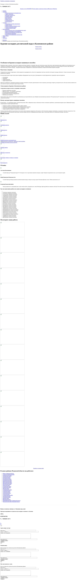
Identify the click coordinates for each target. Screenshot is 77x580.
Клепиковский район (7, 480)
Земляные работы (9, 16)
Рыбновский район (7, 487)
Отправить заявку (4, 540)
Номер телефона (4, 531)
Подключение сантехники (10, 33)
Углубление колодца (9, 20)
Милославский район (7, 482)
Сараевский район (6, 490)
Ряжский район (6, 488)
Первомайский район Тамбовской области (11, 500)
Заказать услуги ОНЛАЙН (25, 8)
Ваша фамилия (3, 539)
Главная (4, 10)
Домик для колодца (9, 14)
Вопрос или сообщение (5, 532)
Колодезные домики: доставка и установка (9, 157)
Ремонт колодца (8, 19)
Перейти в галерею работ (38, 468)
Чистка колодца (8, 21)
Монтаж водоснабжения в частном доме (13, 32)
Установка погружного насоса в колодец (8, 142)
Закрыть (2, 541)
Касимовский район (7, 478)
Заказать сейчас (38, 46)
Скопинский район (7, 493)
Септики (4, 22)
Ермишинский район (7, 475)
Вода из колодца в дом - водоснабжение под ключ (15, 30)
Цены (4, 36)
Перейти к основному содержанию (7, 1)
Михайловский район (7, 483)
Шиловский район (7, 499)
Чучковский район (7, 497)
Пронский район (6, 485)
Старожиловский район (8, 495)
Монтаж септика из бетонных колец (12, 26)
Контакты (5, 37)
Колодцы (5, 11)
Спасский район (6, 494)
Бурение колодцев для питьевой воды (13, 13)
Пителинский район (7, 484)
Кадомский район (6, 477)
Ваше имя (2, 530)
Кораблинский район (7, 481)
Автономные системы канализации (12, 23)
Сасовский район (6, 491)
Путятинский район (7, 486)
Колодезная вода (8, 17)
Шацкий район (6, 498)
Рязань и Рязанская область (8, 473)
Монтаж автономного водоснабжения (13, 31)
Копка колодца (8, 18)
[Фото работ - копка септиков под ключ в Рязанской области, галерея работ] (12, 236)
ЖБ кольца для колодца (10, 15)
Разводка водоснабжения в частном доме (13, 34)
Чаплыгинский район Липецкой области (11, 501)
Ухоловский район (6, 496)
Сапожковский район (7, 489)
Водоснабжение (6, 29)
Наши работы (5, 35)
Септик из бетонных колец (10, 27)
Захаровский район (7, 476)
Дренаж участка (8, 24)
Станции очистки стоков (10, 28)
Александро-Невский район (8, 474)
